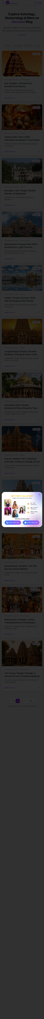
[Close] (40, 494)
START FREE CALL (14, 522)
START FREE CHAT (32, 522)
